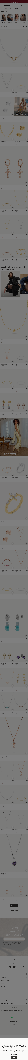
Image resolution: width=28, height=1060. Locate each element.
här (23, 1050)
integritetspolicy (14, 1054)
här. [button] (5, 1053)
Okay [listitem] (14, 1057)
